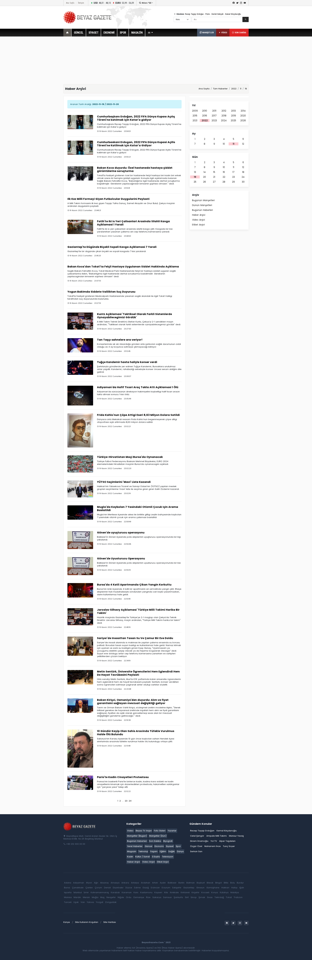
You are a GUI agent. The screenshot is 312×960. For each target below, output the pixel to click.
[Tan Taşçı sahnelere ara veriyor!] (80, 345)
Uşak (76, 902)
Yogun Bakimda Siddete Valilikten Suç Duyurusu (101, 292)
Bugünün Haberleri (202, 210)
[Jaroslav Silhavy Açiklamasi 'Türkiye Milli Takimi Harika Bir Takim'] (80, 616)
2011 (214, 110)
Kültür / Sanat (142, 856)
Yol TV (214, 841)
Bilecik (210, 882)
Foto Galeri (159, 830)
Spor (178, 846)
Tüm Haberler (220, 88)
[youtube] (245, 2)
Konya (214, 892)
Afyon (89, 882)
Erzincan (155, 887)
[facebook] (233, 2)
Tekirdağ (219, 897)
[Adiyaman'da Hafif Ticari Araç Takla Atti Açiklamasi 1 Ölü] (80, 395)
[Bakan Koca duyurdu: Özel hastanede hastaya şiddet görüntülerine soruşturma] (80, 173)
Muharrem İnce (212, 846)
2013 (233, 110)
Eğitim (163, 851)
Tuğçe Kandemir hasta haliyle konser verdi (127, 362)
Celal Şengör (197, 835)
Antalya (135, 882)
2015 (195, 115)
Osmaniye (138, 897)
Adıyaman (78, 882)
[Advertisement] (45, 89)
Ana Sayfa (70, 3)
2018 (223, 115)
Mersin (86, 897)
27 (214, 181)
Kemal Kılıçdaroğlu (233, 14)
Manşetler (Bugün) (137, 835)
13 (195, 172)
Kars (136, 892)
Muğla (95, 897)
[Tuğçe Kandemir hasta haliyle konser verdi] (80, 367)
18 (243, 172)
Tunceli (68, 902)
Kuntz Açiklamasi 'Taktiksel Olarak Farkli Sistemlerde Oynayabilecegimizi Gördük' (134, 315)
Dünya (180, 851)
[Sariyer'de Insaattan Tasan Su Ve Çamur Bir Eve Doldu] (80, 646)
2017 (214, 115)
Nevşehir (111, 897)
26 (204, 181)
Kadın (130, 856)
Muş (102, 897)
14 (204, 172)
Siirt (187, 897)
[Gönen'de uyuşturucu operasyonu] (80, 539)
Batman (190, 882)
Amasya (115, 882)
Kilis (166, 892)
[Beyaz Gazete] (79, 826)
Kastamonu (146, 892)
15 (214, 172)
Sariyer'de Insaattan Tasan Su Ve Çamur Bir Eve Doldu (135, 638)
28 (223, 181)
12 (243, 143)
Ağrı (96, 882)
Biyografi (168, 841)
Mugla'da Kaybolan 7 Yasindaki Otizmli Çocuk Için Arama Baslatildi (137, 508)
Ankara (146, 3)
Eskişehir (176, 887)
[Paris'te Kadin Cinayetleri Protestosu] (80, 782)
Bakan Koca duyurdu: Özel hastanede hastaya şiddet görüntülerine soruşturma (134, 169)
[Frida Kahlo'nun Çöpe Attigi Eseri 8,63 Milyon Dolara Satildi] (80, 430)
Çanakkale (78, 887)
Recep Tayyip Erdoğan (194, 14)
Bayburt (201, 882)
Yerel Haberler (135, 846)
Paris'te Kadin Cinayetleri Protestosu (123, 777)
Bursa (67, 887)
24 (130, 800)
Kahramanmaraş (100, 892)
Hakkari (225, 887)
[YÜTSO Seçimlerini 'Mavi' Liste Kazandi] (80, 488)
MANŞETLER (208, 32)
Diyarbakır (118, 887)
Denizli (107, 887)
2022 (205, 120)
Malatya (234, 892)
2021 (195, 120)
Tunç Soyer (229, 846)
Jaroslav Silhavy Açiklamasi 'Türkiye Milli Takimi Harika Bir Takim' (138, 611)
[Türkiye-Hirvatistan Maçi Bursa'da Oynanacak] (80, 463)
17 (233, 172)
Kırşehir (195, 892)
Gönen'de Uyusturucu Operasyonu (121, 558)
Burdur (240, 882)
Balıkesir (172, 882)
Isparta (68, 892)
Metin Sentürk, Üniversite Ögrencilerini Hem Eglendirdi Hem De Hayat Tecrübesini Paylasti (138, 673)
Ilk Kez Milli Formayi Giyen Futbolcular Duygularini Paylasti (108, 199)
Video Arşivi (198, 219)
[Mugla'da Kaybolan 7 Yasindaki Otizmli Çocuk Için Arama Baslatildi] (80, 512)
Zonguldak (111, 902)
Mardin (77, 897)
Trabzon (238, 897)
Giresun (200, 887)
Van (83, 902)
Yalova (90, 902)
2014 (243, 110)
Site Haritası (109, 922)
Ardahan (145, 882)
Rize (148, 897)
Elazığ (146, 887)
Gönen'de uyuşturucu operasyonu (120, 532)
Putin (207, 14)
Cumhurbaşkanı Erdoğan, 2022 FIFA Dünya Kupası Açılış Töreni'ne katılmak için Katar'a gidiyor (136, 118)
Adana (67, 882)
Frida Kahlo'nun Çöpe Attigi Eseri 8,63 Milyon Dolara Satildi (138, 415)
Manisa (68, 897)
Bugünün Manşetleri (203, 200)
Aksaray (104, 882)
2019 (233, 115)
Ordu (128, 897)
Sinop (194, 897)
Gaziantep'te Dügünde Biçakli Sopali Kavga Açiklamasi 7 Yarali (111, 247)
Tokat (229, 897)
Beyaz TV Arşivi (144, 830)
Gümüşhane (212, 887)
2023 (214, 120)
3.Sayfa (156, 856)
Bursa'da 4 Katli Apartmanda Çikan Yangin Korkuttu (134, 584)
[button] (150, 32)
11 (233, 143)
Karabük (115, 892)
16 (224, 172)
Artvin (155, 882)
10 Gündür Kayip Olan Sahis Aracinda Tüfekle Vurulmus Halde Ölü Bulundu (135, 732)
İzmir (86, 892)
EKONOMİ (109, 32)
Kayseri (158, 892)
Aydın (163, 882)
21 (214, 177)
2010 (204, 110)
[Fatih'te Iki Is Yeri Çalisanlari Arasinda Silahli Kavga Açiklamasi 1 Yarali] (80, 226)
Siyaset (170, 846)
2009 (195, 110)
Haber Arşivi (198, 215)
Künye (66, 922)
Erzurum (166, 887)
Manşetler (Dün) (157, 835)
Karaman (127, 892)
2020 (243, 115)
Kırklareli (185, 892)
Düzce (128, 887)
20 (204, 177)
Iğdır (241, 887)
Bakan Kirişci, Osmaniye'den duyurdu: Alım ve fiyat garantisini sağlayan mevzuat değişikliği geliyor (133, 701)
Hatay (234, 887)
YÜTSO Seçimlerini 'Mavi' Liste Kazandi (124, 482)
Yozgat (99, 902)
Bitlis (226, 882)
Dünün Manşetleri (202, 205)
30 (243, 181)
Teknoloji (143, 851)
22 (224, 177)
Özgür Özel (196, 846)
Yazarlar (172, 830)
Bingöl (218, 882)
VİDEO (224, 32)
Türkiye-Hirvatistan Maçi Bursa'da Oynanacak (130, 457)
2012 (223, 110)
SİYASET (93, 32)
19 (195, 177)
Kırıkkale (174, 892)
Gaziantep (188, 887)
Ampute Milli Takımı (216, 835)
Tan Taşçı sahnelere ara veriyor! (120, 340)
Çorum (98, 887)
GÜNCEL (78, 32)
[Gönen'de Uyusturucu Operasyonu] (80, 566)
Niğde (121, 897)
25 (195, 181)
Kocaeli (205, 892)
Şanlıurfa (178, 897)
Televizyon (167, 856)
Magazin (131, 851)
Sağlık (171, 851)
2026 (243, 120)
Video (130, 830)
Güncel (148, 846)
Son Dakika (155, 841)
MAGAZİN (137, 32)
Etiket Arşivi (198, 224)
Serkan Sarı (196, 851)
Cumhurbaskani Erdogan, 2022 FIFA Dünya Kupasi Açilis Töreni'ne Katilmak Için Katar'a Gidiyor (136, 143)
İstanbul (77, 892)
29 (233, 181)
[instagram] (241, 2)
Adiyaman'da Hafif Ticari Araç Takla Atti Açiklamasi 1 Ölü (137, 387)
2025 (233, 120)
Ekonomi (159, 846)
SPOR (123, 32)
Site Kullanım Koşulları (86, 922)
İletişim (81, 3)
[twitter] (237, 2)
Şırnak (202, 897)
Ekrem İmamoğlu (199, 841)
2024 (224, 120)
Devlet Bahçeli (217, 14)
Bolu (232, 882)
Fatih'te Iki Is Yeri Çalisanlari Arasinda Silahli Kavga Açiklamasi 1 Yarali (133, 222)
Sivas (210, 897)
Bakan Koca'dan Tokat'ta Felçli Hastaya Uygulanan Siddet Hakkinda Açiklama (123, 266)
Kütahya (224, 892)
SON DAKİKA (240, 32)
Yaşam (153, 851)
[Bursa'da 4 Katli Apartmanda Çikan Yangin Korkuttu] (80, 590)
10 (224, 143)
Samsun (167, 897)
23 (126, 800)
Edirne (137, 887)
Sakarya (156, 897)
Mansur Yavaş (236, 835)
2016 (204, 115)
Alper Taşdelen (227, 841)
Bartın (181, 882)
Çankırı (89, 887)
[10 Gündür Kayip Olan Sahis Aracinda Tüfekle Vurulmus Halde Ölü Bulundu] (80, 748)
